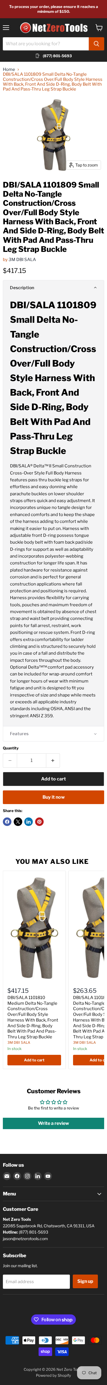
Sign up (85, 1281)
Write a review (53, 1123)
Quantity (11, 748)
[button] (53, 287)
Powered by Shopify (53, 1375)
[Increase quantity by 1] (53, 760)
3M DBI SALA (22, 259)
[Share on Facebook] (7, 821)
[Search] (96, 43)
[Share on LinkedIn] (28, 821)
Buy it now (54, 797)
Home (9, 69)
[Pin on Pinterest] (39, 821)
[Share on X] (18, 821)
